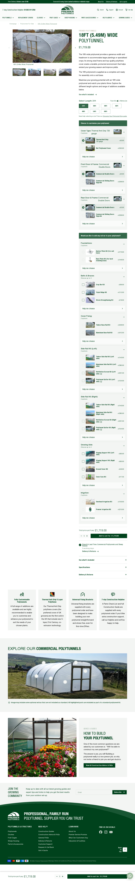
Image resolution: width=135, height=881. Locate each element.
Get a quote (123, 2)
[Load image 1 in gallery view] (19, 72)
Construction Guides (46, 831)
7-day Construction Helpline (18, 10)
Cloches (11, 835)
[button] (100, 10)
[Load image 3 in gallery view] (49, 72)
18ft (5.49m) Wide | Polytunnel (47, 24)
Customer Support (45, 844)
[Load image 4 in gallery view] (65, 72)
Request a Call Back (46, 847)
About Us (101, 2)
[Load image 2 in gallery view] (34, 72)
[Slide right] (75, 48)
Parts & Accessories (15, 844)
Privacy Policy (72, 861)
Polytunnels (12, 831)
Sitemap (51, 861)
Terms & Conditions (61, 861)
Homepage (13, 24)
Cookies (79, 861)
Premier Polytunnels (41, 861)
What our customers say (78, 838)
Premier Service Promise (78, 835)
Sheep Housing (13, 841)
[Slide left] (9, 48)
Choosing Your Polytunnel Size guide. (115, 116)
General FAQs (43, 838)
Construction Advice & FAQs (49, 835)
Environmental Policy (90, 861)
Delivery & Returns (111, 2)
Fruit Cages (12, 838)
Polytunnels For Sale (27, 24)
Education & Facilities (77, 841)
